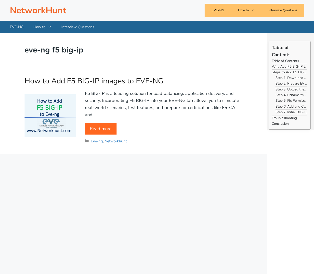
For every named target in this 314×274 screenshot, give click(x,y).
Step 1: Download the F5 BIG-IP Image (291, 77)
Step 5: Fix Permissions (291, 100)
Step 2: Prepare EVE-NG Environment (291, 83)
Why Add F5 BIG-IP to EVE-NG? (289, 66)
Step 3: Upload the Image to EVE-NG (291, 89)
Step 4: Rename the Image (291, 95)
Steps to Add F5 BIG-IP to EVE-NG (289, 72)
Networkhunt (116, 141)
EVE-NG (218, 10)
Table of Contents (285, 61)
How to (243, 10)
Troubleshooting (284, 118)
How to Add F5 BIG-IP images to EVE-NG (94, 81)
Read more (101, 129)
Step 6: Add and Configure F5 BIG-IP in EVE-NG (291, 106)
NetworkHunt (38, 10)
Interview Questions (283, 10)
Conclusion (280, 123)
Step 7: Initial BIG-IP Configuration (291, 112)
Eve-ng (97, 141)
